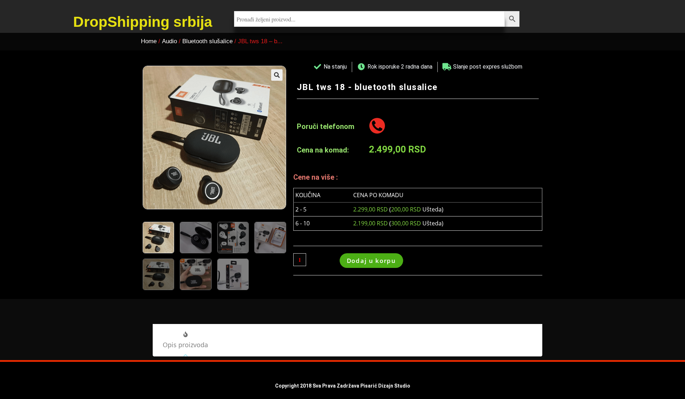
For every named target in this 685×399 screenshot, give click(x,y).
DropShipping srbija (142, 22)
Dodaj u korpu (371, 260)
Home (149, 41)
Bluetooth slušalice (207, 41)
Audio (169, 41)
